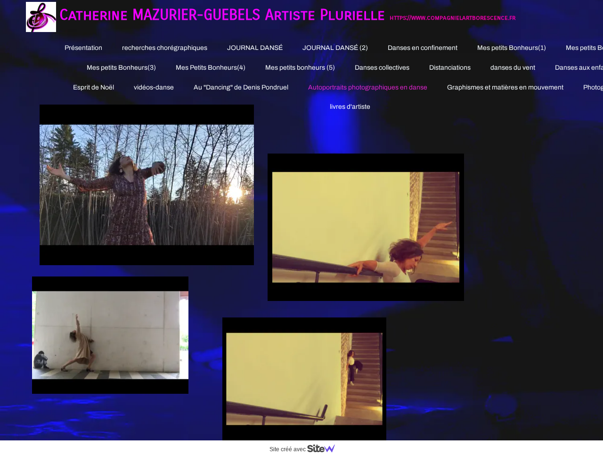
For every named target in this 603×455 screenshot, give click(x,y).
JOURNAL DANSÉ (255, 47)
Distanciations (450, 67)
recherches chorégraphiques (164, 47)
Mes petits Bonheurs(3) (121, 67)
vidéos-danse (154, 87)
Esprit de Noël (93, 87)
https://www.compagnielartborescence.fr (452, 18)
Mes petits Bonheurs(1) (511, 47)
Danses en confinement (422, 47)
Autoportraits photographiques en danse (367, 87)
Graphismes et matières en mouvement (505, 87)
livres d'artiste (350, 106)
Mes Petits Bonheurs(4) (210, 67)
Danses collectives (382, 67)
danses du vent (512, 67)
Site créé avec (288, 449)
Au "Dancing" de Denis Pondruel (241, 87)
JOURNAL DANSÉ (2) (335, 47)
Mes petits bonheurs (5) (300, 67)
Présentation (83, 47)
